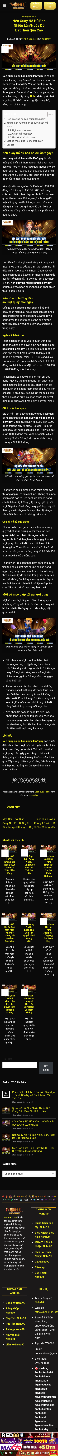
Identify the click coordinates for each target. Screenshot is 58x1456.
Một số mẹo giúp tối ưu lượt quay (25, 140)
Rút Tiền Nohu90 (15, 1323)
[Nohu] (18, 5)
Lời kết (10, 144)
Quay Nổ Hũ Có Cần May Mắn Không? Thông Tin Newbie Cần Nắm (9, 932)
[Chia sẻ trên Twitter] (26, 780)
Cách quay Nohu (29, 17)
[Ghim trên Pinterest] (37, 780)
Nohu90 (39, 1302)
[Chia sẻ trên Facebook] (20, 780)
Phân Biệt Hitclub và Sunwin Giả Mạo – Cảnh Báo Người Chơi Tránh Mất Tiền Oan (33, 1095)
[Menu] (4, 5)
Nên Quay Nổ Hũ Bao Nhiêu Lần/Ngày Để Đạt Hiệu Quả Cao (33, 1136)
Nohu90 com (10, 1217)
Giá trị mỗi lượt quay (22, 133)
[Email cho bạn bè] (32, 780)
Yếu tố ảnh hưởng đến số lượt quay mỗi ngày (28, 124)
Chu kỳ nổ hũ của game (23, 137)
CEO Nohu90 (42, 1261)
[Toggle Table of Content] (48, 114)
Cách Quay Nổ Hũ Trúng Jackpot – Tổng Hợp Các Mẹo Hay (48, 932)
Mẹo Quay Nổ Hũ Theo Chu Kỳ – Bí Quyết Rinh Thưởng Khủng (9, 1004)
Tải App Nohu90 (15, 1329)
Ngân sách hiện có (21, 130)
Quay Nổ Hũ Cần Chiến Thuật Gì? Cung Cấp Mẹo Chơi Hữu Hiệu (31, 1110)
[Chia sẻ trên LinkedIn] (43, 780)
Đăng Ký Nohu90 (15, 1302)
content (46, 39)
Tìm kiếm (7, 1059)
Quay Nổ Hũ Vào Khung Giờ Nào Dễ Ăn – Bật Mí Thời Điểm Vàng (9, 864)
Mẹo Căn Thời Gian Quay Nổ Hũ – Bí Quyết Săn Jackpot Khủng (15, 823)
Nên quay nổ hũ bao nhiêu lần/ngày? (26, 119)
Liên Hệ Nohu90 (15, 1344)
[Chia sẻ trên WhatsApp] (14, 780)
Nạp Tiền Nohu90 (16, 1318)
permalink (33, 795)
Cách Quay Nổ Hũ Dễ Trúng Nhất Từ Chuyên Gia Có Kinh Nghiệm (48, 866)
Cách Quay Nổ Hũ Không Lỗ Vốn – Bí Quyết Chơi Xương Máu (42, 823)
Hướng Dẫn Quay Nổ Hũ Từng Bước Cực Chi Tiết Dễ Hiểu (29, 864)
